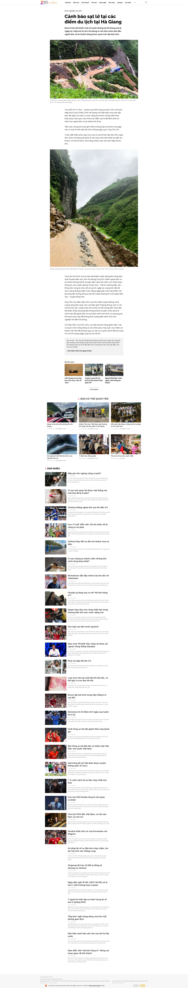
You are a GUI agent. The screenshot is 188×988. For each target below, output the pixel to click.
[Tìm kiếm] (146, 2)
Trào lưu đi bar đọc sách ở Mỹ (122, 456)
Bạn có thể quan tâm (94, 398)
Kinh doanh (85, 2)
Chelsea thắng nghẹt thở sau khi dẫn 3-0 (88, 507)
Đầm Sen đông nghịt (88, 456)
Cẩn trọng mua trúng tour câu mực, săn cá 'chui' (73, 380)
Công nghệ (102, 2)
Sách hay (76, 2)
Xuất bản (68, 2)
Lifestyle (119, 2)
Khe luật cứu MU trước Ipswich (83, 627)
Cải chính (128, 2)
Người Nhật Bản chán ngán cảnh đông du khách (113, 380)
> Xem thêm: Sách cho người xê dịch (79, 351)
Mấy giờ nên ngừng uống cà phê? (84, 473)
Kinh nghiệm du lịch (73, 11)
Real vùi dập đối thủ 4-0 (79, 661)
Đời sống (112, 2)
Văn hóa (94, 2)
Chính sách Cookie (94, 985)
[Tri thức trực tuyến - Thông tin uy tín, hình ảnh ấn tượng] (49, 2)
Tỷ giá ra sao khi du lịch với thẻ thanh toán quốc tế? (94, 380)
